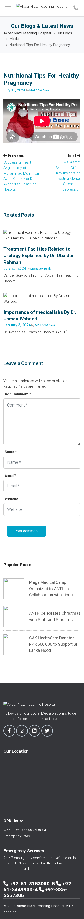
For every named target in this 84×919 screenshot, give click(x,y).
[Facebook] (9, 731)
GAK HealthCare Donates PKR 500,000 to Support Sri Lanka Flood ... (53, 644)
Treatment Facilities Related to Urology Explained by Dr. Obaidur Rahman (39, 255)
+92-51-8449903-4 (39, 886)
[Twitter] (47, 731)
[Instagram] (22, 731)
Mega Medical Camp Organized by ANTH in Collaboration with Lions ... (53, 588)
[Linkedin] (34, 731)
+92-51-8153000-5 (33, 884)
